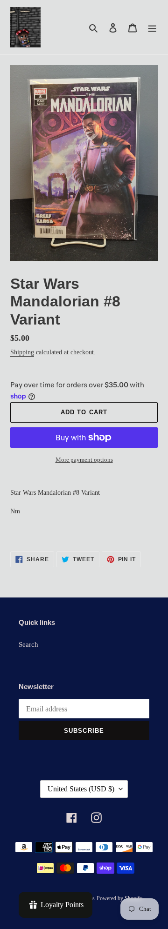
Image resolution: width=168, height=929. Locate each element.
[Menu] (152, 27)
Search (28, 644)
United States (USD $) (81, 789)
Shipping (22, 352)
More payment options (84, 459)
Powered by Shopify (119, 898)
